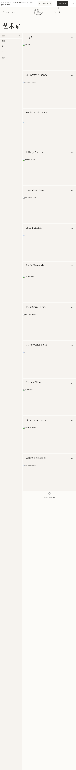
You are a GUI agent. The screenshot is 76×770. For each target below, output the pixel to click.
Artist (3, 52)
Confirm (62, 3)
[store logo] (38, 12)
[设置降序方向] (6, 58)
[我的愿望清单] (64, 12)
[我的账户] (59, 12)
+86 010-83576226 (68, 8)
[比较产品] (68, 12)
